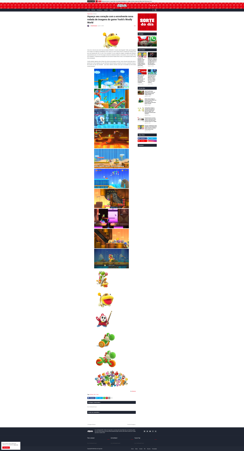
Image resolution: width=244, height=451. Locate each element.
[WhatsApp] (104, 398)
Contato (140, 448)
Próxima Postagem (131, 424)
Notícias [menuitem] (93, 10)
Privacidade (154, 448)
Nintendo (134, 391)
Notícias (95, 13)
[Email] (109, 398)
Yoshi (97, 394)
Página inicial (89, 13)
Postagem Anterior (92, 424)
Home (132, 448)
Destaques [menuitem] (99, 10)
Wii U (95, 394)
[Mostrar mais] (112, 398)
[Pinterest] (107, 398)
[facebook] (150, 6)
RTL (145, 448)
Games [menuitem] (105, 10)
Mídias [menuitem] (111, 10)
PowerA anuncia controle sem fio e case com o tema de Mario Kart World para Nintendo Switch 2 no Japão (150, 119)
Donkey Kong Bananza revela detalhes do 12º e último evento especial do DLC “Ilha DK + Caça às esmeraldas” (126, 1)
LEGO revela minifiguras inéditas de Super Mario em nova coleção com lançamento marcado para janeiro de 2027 (150, 101)
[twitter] (152, 6)
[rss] (156, 6)
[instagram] (153, 431)
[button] (154, 1)
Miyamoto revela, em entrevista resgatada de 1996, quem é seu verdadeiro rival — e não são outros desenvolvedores (152, 61)
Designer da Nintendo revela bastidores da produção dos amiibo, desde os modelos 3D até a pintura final (141, 62)
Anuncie (148, 448)
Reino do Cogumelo (98, 448)
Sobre (136, 448)
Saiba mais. (16, 444)
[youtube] (154, 6)
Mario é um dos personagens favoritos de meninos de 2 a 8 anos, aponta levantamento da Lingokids (141, 79)
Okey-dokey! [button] (6, 447)
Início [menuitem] (88, 10)
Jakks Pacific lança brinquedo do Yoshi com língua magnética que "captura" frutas (150, 93)
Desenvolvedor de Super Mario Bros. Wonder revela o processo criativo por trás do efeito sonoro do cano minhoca (152, 79)
